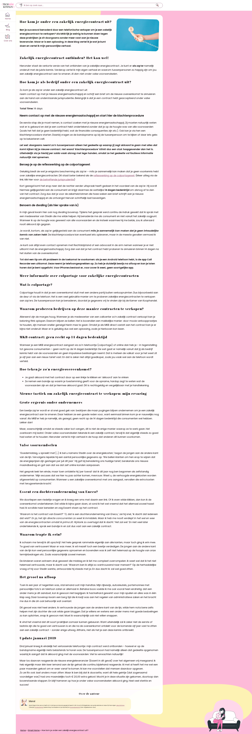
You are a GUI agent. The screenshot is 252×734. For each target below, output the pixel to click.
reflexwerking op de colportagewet (114, 175)
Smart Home (34, 730)
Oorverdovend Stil (75, 707)
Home (23, 730)
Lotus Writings (120, 705)
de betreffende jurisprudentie (57, 179)
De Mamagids (39, 707)
